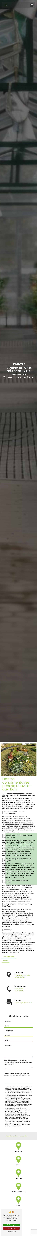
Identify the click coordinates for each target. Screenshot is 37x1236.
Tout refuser (11, 1228)
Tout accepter (11, 1225)
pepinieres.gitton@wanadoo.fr (23, 1002)
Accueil (5, 961)
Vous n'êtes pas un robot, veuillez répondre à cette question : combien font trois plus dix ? (18, 1062)
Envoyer (18, 1081)
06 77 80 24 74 (19, 989)
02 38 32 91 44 (19, 990)
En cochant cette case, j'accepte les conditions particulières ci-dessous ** (16, 1075)
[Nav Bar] (31, 5)
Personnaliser (11, 1232)
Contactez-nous (8, 957)
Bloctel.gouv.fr (8, 1124)
